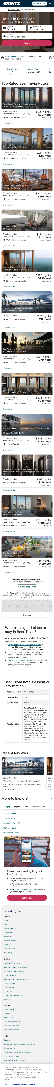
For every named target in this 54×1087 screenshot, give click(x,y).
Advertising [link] (8, 953)
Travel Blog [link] (8, 999)
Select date (12, 29)
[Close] (50, 1067)
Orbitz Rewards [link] (9, 949)
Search (27, 43)
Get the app (27, 898)
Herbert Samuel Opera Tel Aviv (20, 660)
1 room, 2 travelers (16, 36)
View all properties (27, 586)
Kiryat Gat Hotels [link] (9, 818)
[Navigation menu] (49, 4)
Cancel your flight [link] (10, 1048)
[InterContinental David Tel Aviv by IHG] (27, 307)
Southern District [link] (14, 10)
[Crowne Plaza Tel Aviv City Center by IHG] (27, 471)
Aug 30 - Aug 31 (12, 70)
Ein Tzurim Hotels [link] (10, 813)
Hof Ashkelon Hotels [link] (11, 833)
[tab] (7, 806)
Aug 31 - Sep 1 (34, 69)
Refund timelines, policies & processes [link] (17, 1052)
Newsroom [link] (8, 937)
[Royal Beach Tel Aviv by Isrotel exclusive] (27, 103)
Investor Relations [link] (10, 941)
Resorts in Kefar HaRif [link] (11, 823)
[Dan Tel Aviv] (27, 389)
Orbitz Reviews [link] (9, 983)
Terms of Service (28, 1084)
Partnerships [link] (8, 933)
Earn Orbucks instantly (14, 56)
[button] (27, 123)
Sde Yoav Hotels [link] (9, 828)
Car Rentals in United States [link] (14, 971)
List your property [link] (10, 929)
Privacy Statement (12, 1084)
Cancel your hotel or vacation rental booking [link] (19, 1044)
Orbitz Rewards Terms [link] (11, 1026)
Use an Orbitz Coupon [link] (11, 1056)
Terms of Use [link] (8, 1018)
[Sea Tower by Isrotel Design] (27, 511)
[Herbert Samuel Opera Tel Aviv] (27, 185)
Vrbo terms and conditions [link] (13, 1022)
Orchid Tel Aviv (14, 652)
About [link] (6, 920)
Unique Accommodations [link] (13, 995)
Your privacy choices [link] (11, 1030)
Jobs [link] (5, 925)
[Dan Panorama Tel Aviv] (27, 348)
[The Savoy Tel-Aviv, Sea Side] (27, 552)
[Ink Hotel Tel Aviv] (27, 226)
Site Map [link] (7, 945)
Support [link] (7, 1040)
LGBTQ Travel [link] (9, 991)
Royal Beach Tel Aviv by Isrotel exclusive (24, 645)
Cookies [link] (7, 1014)
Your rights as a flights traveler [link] (14, 1060)
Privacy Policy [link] (9, 1010)
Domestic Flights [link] (10, 975)
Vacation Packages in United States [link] (16, 979)
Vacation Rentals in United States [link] (15, 967)
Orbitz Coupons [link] (9, 987)
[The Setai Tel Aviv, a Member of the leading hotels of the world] (27, 430)
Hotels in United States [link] (12, 963)
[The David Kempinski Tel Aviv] (27, 267)
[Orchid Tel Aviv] (27, 144)
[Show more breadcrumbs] (4, 10)
